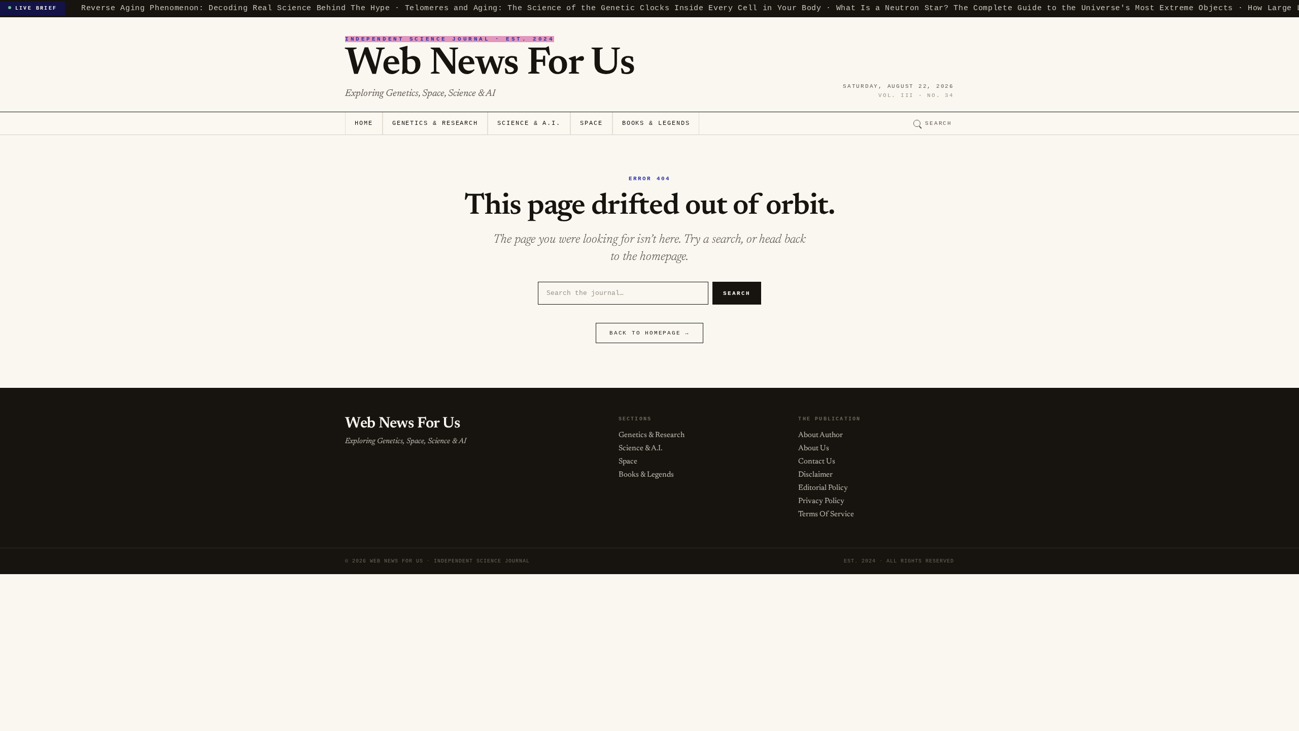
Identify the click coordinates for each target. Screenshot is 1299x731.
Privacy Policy (821, 501)
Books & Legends (656, 123)
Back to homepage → (649, 333)
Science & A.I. (529, 123)
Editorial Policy (823, 488)
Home (364, 123)
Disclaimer (815, 475)
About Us (813, 448)
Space (591, 123)
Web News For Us (489, 64)
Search (938, 123)
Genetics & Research (435, 123)
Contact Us (816, 462)
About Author (820, 435)
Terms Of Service (826, 514)
